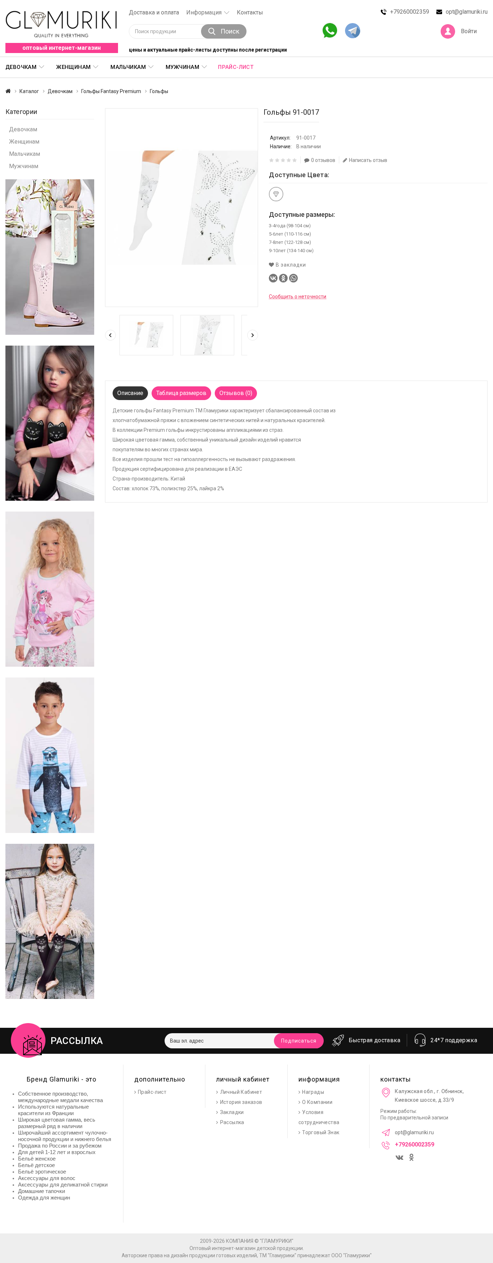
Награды (313, 1092)
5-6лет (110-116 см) (290, 234)
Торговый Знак (320, 1132)
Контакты (250, 12)
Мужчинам (23, 166)
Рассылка (232, 1122)
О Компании (317, 1102)
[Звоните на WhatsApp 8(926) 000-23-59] (330, 31)
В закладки (290, 265)
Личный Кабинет (241, 1092)
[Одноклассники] (283, 278)
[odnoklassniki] (412, 1158)
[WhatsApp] (293, 278)
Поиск (230, 31)
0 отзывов (323, 160)
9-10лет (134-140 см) (291, 250)
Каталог (29, 91)
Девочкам (60, 91)
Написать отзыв (368, 160)
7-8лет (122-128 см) (290, 242)
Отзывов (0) (235, 393)
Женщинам (24, 141)
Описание (130, 393)
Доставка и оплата (154, 12)
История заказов (241, 1102)
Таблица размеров (181, 393)
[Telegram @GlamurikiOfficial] (352, 31)
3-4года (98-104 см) (290, 225)
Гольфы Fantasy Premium (111, 91)
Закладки (232, 1112)
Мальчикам (24, 153)
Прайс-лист (235, 67)
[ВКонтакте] (273, 278)
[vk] (400, 1156)
